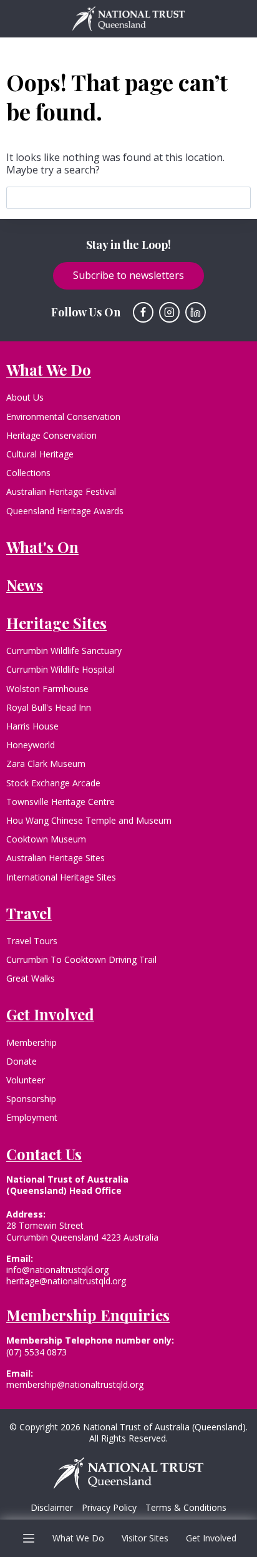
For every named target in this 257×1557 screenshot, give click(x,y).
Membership (31, 1042)
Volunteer (25, 1080)
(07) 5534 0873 (36, 1352)
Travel (29, 913)
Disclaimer (52, 1507)
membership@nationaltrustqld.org (74, 1384)
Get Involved (211, 1538)
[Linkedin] (195, 312)
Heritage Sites (56, 623)
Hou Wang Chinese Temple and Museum (89, 820)
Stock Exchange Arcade (53, 783)
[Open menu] (29, 1538)
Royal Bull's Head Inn (48, 707)
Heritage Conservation (51, 435)
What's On (42, 547)
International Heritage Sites (61, 877)
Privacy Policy (109, 1507)
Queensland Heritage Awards (65, 511)
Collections (28, 473)
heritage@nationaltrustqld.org (66, 1281)
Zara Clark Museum (45, 763)
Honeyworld (30, 745)
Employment (31, 1117)
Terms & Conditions (185, 1507)
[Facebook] (143, 312)
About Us (25, 397)
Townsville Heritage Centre (60, 802)
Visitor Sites (145, 1538)
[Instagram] (169, 312)
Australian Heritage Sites (55, 858)
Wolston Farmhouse (47, 689)
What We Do (78, 1538)
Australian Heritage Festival (61, 491)
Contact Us (44, 1154)
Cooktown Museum (46, 839)
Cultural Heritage (40, 454)
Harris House (32, 726)
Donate (21, 1061)
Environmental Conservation (63, 416)
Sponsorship (31, 1099)
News (24, 585)
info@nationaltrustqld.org (57, 1270)
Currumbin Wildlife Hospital (60, 669)
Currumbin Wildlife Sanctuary (64, 650)
